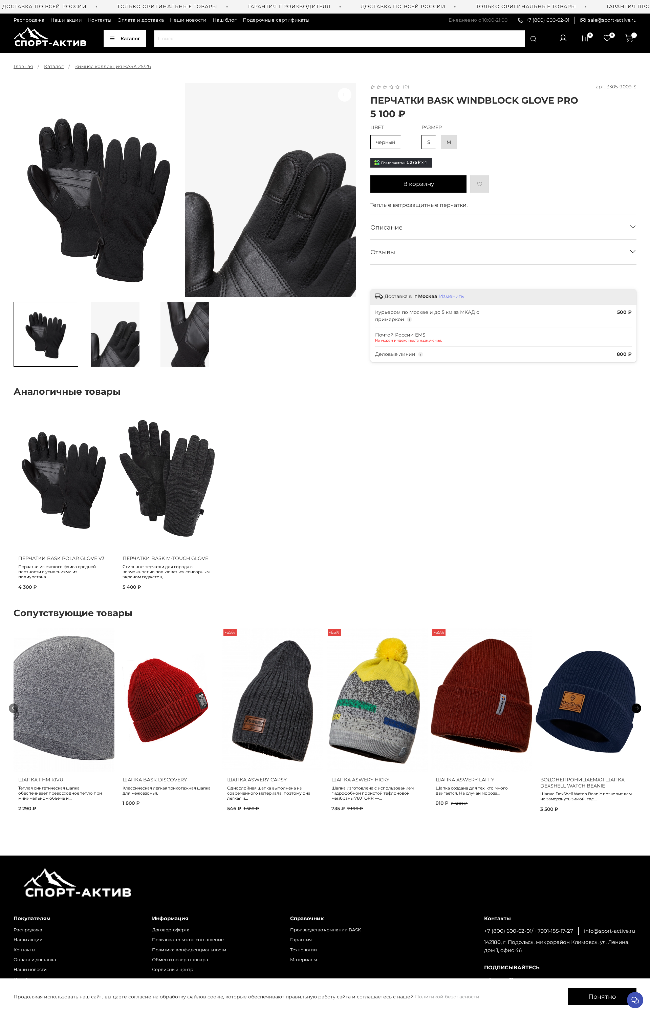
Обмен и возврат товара (180, 959)
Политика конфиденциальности (189, 949)
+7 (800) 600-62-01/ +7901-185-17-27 (528, 931)
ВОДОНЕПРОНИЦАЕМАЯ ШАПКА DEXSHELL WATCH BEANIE (582, 783)
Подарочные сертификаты (276, 20)
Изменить (451, 296)
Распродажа (29, 20)
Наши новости (188, 20)
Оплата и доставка (140, 20)
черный (385, 142)
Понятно (602, 996)
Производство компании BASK (325, 929)
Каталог (130, 39)
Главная (23, 66)
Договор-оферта (171, 929)
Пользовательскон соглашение (188, 939)
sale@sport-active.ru (612, 20)
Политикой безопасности (447, 997)
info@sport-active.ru (609, 931)
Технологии (303, 949)
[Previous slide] (23, 190)
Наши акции (66, 20)
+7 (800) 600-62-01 (547, 20)
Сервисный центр (172, 969)
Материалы (303, 959)
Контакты (99, 20)
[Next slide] (347, 190)
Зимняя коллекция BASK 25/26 (113, 66)
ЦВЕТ (377, 127)
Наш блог (225, 20)
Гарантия (301, 939)
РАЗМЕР (431, 127)
